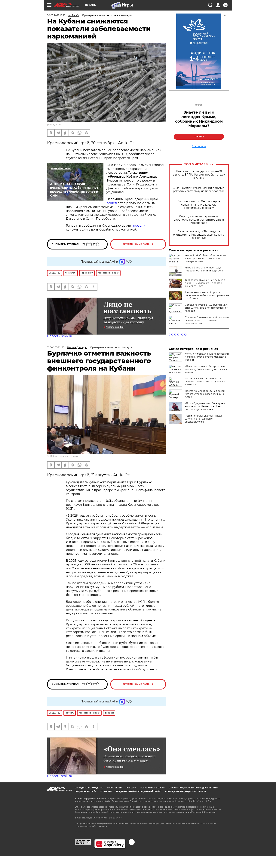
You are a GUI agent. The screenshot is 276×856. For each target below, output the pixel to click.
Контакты (106, 791)
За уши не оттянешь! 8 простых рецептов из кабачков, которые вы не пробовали (207, 295)
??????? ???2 (178, 335)
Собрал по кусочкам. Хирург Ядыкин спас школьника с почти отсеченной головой (206, 307)
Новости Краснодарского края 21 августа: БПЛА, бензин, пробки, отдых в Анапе (199, 174)
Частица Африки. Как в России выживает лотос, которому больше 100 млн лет (205, 381)
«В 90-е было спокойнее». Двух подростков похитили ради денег (205, 269)
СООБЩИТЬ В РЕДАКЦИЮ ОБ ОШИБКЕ (185, 791)
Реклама (131, 788)
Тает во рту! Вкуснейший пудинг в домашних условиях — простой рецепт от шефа (205, 283)
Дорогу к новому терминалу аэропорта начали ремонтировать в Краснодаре (199, 220)
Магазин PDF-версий (152, 788)
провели (139, 225)
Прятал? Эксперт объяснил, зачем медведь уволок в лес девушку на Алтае (205, 394)
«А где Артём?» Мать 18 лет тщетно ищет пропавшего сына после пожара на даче (205, 258)
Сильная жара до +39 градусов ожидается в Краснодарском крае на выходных (199, 235)
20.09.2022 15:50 (56, 15)
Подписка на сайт (85, 791)
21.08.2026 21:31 (55, 347)
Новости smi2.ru (59, 336)
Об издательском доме (89, 788)
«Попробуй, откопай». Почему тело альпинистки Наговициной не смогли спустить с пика (205, 406)
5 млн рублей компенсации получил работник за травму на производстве (199, 189)
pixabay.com (54, 124)
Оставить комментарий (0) (138, 244)
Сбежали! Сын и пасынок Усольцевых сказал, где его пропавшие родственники (207, 320)
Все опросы (199, 146)
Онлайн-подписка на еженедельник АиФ (193, 788)
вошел (111, 203)
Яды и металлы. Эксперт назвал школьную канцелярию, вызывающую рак (203, 418)
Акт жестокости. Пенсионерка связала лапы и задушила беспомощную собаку (199, 204)
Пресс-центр (114, 788)
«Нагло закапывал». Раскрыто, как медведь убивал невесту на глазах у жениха (206, 369)
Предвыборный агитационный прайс (138, 791)
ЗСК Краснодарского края (62, 456)
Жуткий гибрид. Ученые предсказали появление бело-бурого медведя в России (207, 356)
